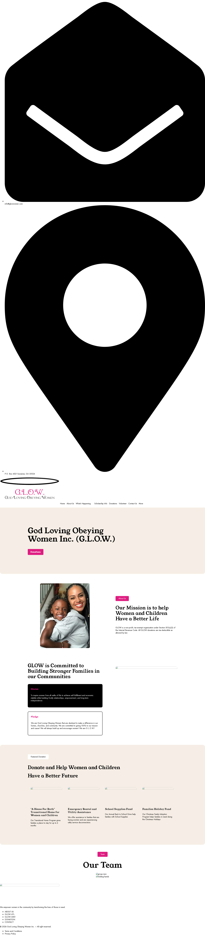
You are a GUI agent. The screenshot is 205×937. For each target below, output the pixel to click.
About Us (70, 503)
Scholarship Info (100, 503)
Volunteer (123, 503)
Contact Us (132, 503)
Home (62, 503)
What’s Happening (83, 503)
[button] (122, 598)
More (141, 503)
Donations (113, 503)
